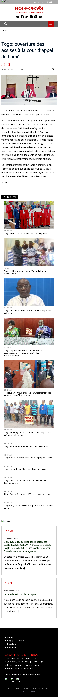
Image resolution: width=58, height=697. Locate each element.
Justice (5, 64)
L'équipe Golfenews (15, 640)
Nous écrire (12, 647)
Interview (8, 530)
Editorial (8, 582)
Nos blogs (11, 644)
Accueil (10, 637)
